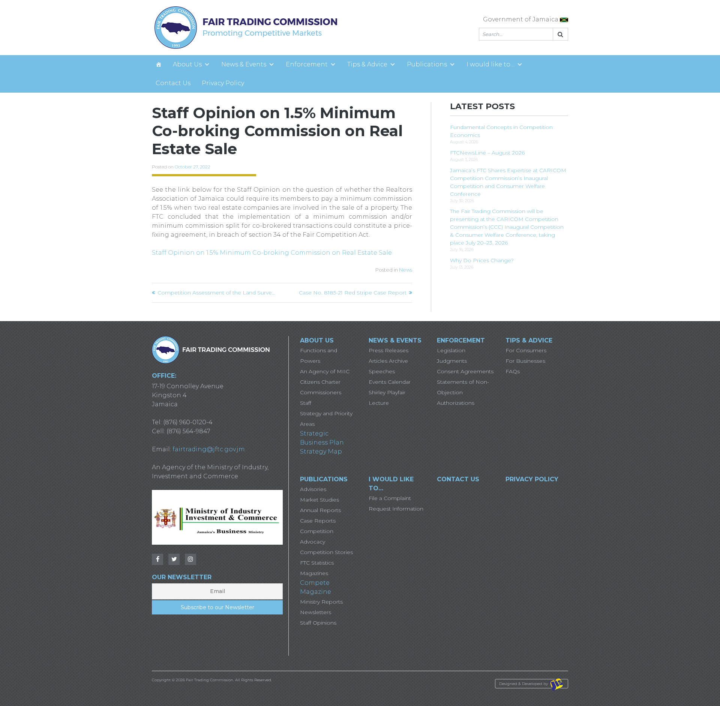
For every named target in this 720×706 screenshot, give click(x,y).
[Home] (158, 64)
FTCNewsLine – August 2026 (487, 152)
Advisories (313, 489)
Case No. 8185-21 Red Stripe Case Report (352, 292)
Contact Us (173, 83)
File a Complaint (390, 498)
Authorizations (455, 403)
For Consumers (526, 350)
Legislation (451, 350)
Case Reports (318, 520)
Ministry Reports (321, 601)
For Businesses (525, 361)
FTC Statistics (317, 562)
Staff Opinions (318, 622)
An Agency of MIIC (325, 371)
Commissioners (320, 392)
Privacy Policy (223, 83)
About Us (187, 64)
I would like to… (490, 64)
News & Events (243, 64)
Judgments (452, 361)
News (405, 270)
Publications (427, 64)
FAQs (513, 371)
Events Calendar (390, 382)
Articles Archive (388, 361)
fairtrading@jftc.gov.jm (208, 449)
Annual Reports (320, 510)
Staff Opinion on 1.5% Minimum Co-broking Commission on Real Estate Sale (272, 252)
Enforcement (307, 64)
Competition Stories (326, 552)
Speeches (382, 371)
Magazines (314, 573)
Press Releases (388, 350)
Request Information (396, 508)
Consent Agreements (465, 371)
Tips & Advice (367, 64)
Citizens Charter (320, 382)
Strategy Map (321, 451)
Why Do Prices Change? (482, 260)
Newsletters (315, 612)
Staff (305, 403)
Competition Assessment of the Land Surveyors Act (217, 292)
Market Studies (319, 499)
